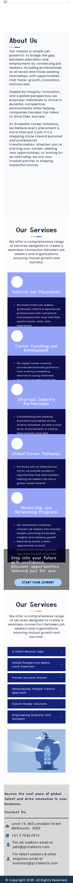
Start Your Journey (38, 582)
